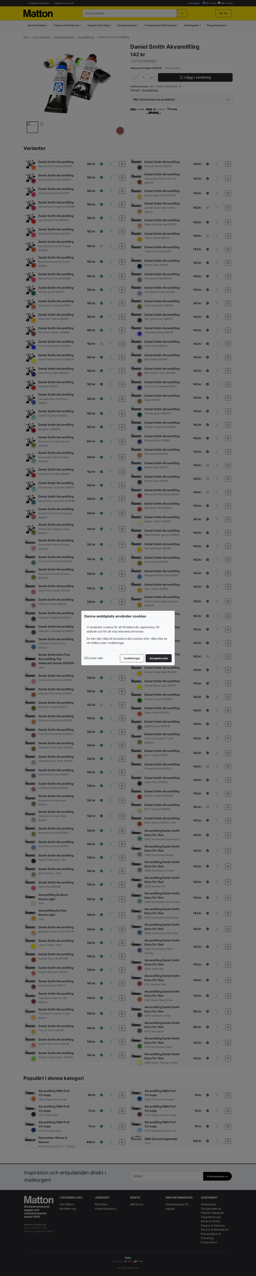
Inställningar (132, 658)
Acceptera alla (159, 658)
